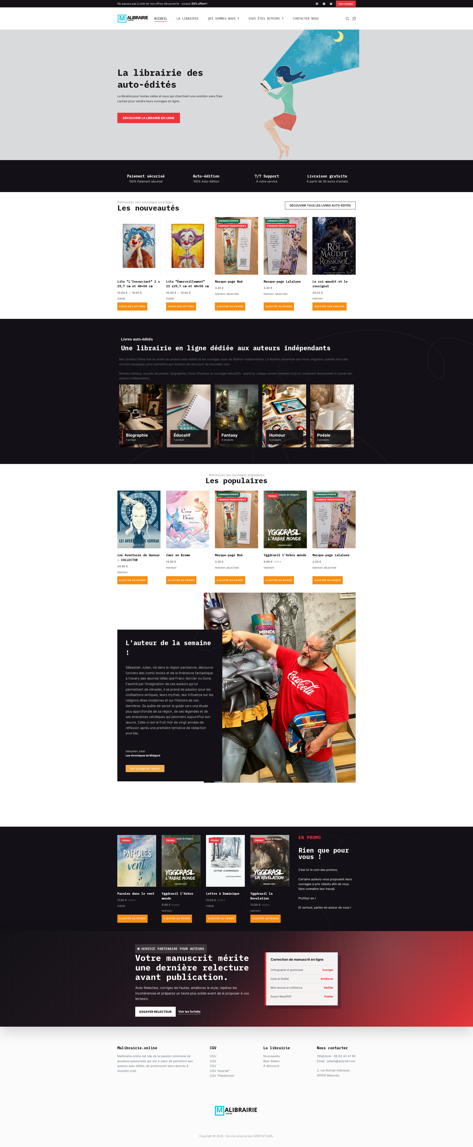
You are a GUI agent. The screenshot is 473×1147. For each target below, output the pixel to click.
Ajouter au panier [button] (230, 306)
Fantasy (220, 294)
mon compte (346, 3)
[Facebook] (317, 4)
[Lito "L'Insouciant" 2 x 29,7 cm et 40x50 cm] (139, 246)
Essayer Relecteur (155, 1012)
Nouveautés (271, 1056)
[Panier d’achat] (354, 18)
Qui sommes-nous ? (223, 18)
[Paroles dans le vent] (136, 861)
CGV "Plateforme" (222, 1075)
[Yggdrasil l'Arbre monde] (285, 519)
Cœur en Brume (178, 555)
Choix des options (132, 306)
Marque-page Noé (229, 281)
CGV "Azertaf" (220, 1071)
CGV (213, 1066)
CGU (213, 1056)
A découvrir (271, 1066)
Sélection (232, 294)
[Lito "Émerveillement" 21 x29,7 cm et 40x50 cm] (187, 246)
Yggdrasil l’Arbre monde (285, 555)
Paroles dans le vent (135, 894)
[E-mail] (331, 4)
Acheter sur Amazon (329, 306)
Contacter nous (306, 18)
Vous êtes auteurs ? (266, 18)
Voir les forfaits (189, 1011)
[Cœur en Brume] (187, 519)
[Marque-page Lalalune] (285, 246)
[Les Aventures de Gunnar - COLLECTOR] (139, 519)
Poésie (121, 298)
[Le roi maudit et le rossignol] (334, 246)
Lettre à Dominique (222, 894)
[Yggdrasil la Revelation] (269, 861)
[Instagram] (324, 4)
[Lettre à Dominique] (225, 861)
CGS (213, 1061)
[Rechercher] (347, 18)
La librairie (187, 18)
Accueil (160, 18)
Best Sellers (271, 1061)
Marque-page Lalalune (282, 281)
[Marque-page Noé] (236, 246)
